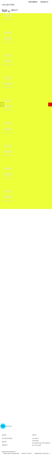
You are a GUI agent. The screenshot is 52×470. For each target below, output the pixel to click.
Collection (8, 5)
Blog (4, 442)
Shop (4, 435)
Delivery (35, 438)
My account (36, 445)
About (14, 10)
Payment (35, 441)
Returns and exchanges (41, 443)
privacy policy (26, 453)
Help (34, 435)
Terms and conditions (11, 453)
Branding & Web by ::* (42, 453)
